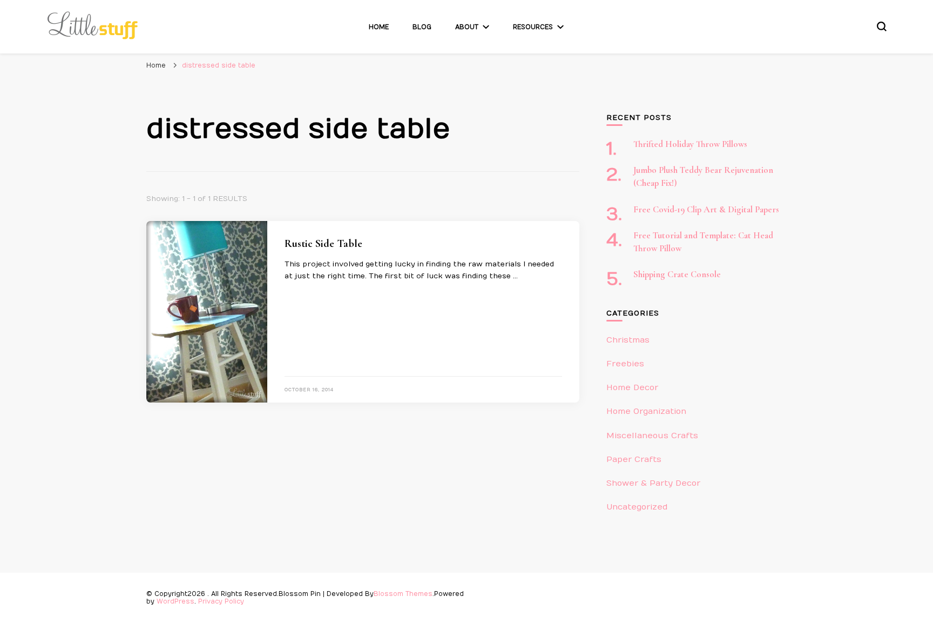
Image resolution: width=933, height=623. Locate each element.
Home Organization (646, 411)
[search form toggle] (882, 26)
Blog (422, 27)
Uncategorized (637, 507)
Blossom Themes (403, 594)
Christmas (628, 340)
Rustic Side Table (323, 243)
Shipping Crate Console (677, 274)
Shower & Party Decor (653, 483)
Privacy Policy (221, 601)
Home (379, 27)
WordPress (175, 601)
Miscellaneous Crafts (652, 435)
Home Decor (632, 387)
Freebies (625, 364)
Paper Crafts (633, 459)
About (466, 27)
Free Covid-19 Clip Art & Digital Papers (706, 209)
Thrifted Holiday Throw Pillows (690, 144)
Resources (533, 27)
